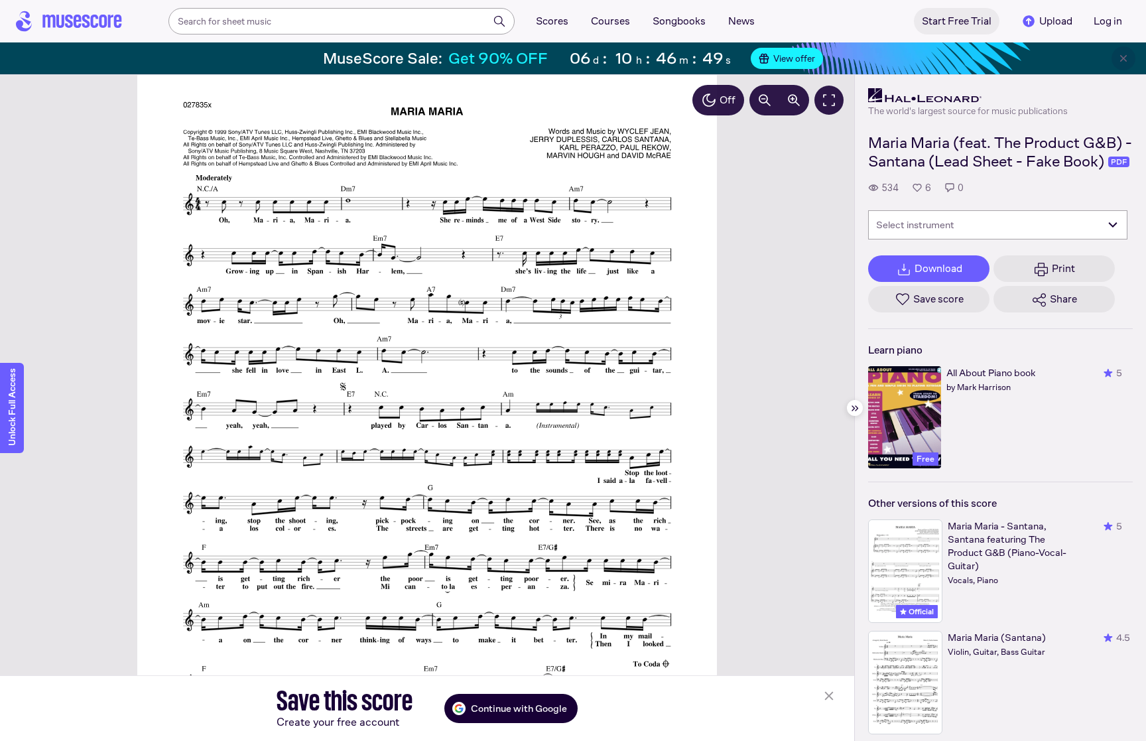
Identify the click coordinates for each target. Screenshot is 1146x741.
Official (920, 611)
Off (727, 99)
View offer (794, 58)
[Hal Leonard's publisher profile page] (968, 95)
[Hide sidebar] (855, 408)
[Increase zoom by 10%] (793, 100)
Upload (1055, 21)
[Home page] (69, 21)
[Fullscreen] (829, 100)
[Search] (499, 21)
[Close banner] (1123, 58)
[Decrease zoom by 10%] (764, 100)
